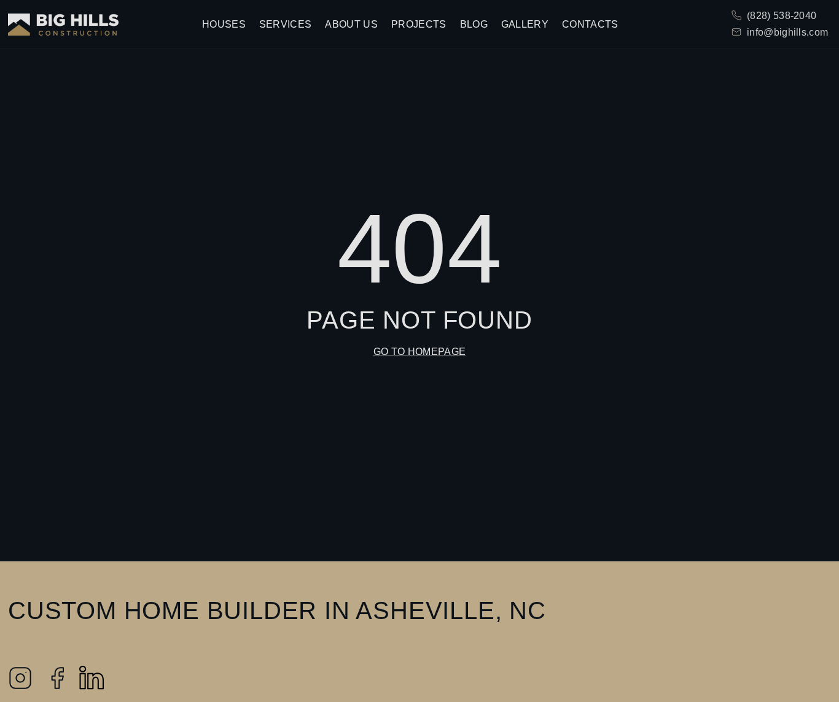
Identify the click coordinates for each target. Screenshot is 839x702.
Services (285, 24)
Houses (224, 24)
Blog (474, 24)
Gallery (524, 24)
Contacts (590, 24)
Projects (419, 24)
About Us (351, 24)
